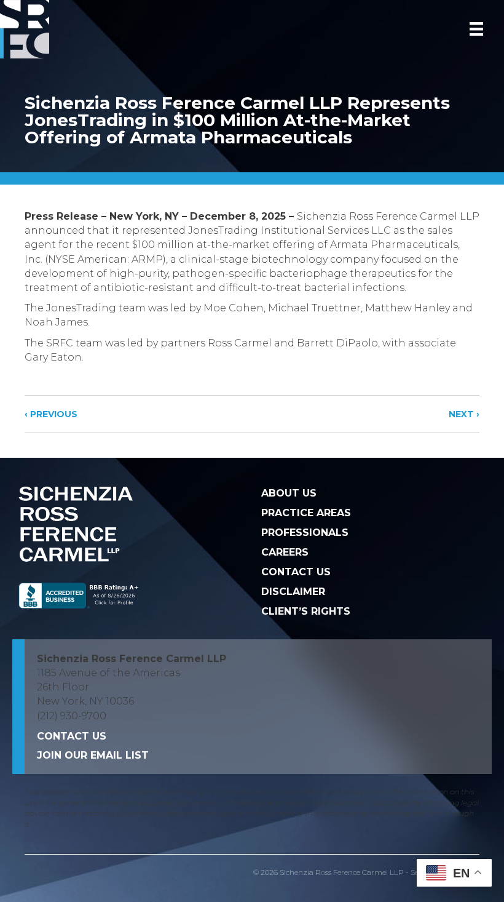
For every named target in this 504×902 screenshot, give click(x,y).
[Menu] (476, 29)
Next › (464, 414)
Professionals (304, 532)
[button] (93, 755)
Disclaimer (293, 591)
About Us (289, 493)
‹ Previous (51, 414)
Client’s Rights (305, 611)
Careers (285, 552)
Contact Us (296, 572)
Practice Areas (306, 513)
